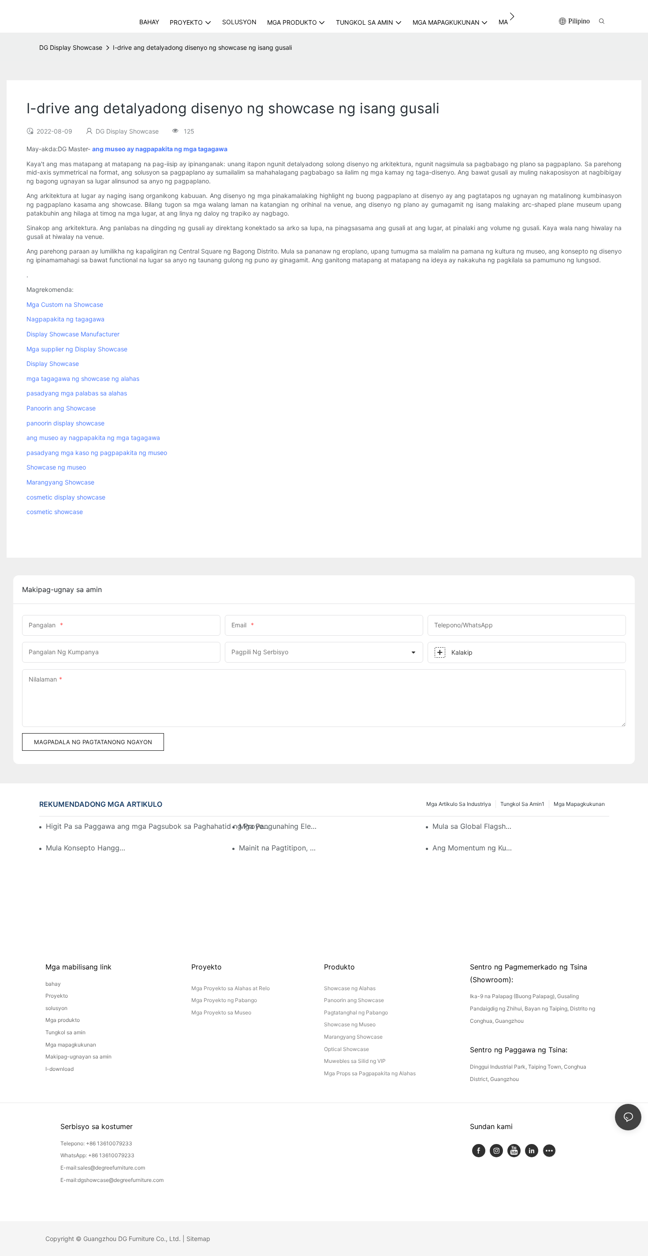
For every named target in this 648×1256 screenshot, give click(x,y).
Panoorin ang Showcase (61, 408)
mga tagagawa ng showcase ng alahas (82, 378)
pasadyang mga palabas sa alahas (76, 393)
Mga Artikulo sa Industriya (458, 804)
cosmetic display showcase (65, 497)
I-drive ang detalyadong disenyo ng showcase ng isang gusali (202, 47)
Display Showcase (52, 363)
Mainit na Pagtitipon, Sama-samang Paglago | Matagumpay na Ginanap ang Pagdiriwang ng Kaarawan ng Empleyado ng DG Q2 (279, 847)
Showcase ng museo (56, 467)
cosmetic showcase (54, 511)
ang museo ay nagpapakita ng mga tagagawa (93, 437)
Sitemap (198, 1238)
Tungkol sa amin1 (522, 804)
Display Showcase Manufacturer (72, 334)
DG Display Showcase (70, 47)
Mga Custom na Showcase (64, 304)
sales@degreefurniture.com (111, 1167)
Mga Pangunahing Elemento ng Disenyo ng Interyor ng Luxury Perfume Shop (279, 826)
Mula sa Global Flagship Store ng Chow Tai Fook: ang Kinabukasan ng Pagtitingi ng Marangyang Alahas (472, 826)
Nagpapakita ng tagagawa (65, 319)
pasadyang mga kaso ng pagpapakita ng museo (96, 452)
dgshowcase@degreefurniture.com (121, 1180)
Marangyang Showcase (60, 482)
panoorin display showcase (65, 423)
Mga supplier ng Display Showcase (76, 349)
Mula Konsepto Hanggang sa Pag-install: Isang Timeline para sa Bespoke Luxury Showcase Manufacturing (86, 847)
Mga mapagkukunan (579, 804)
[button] (512, 16)
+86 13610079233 (109, 1143)
